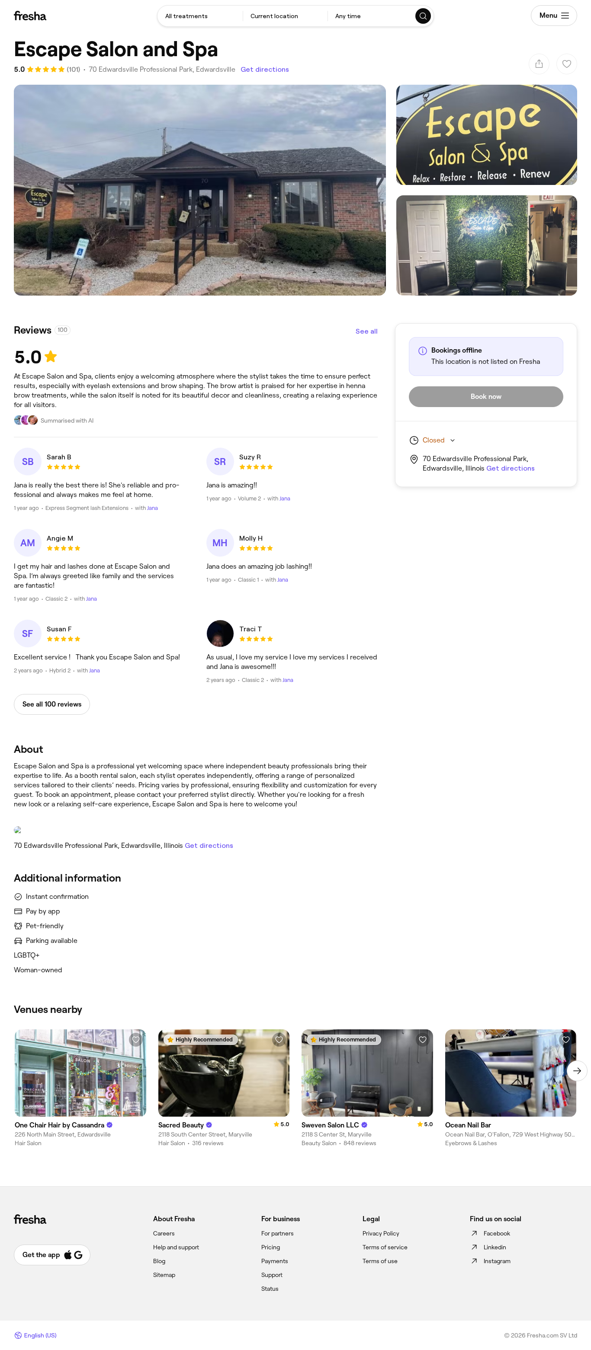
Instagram (497, 1261)
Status (270, 1288)
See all (367, 331)
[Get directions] (196, 830)
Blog (159, 1261)
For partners (277, 1233)
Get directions (265, 69)
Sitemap (164, 1274)
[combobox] (200, 16)
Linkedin (495, 1247)
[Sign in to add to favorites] (136, 1040)
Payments (274, 1261)
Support (272, 1274)
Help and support (176, 1247)
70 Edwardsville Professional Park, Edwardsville (162, 69)
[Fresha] (30, 15)
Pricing (270, 1247)
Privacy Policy (381, 1233)
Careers (164, 1233)
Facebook (497, 1233)
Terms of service (385, 1247)
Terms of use (380, 1261)
